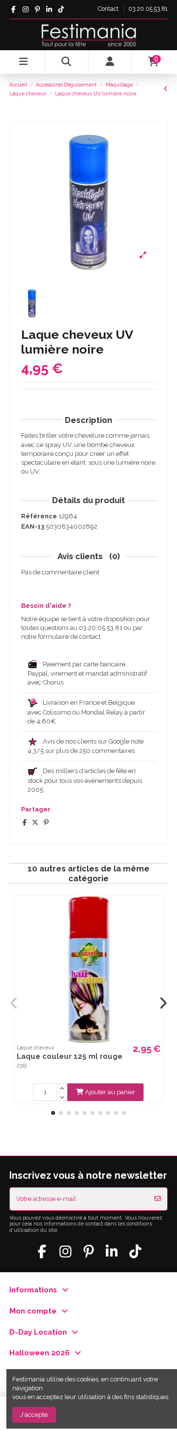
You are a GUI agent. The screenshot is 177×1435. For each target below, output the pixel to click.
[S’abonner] (157, 1199)
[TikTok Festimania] (61, 9)
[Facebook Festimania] (13, 9)
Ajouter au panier (110, 1092)
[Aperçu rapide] (154, 910)
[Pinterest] (46, 822)
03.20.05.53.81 (148, 8)
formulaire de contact (69, 636)
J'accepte (34, 1414)
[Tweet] (35, 822)
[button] (53, 1113)
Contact (109, 8)
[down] (62, 1096)
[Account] (110, 62)
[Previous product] (166, 88)
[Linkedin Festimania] (49, 9)
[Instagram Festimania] (25, 9)
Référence (39, 516)
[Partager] (25, 822)
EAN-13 (32, 526)
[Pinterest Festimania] (37, 9)
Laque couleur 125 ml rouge (69, 1056)
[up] (62, 1087)
